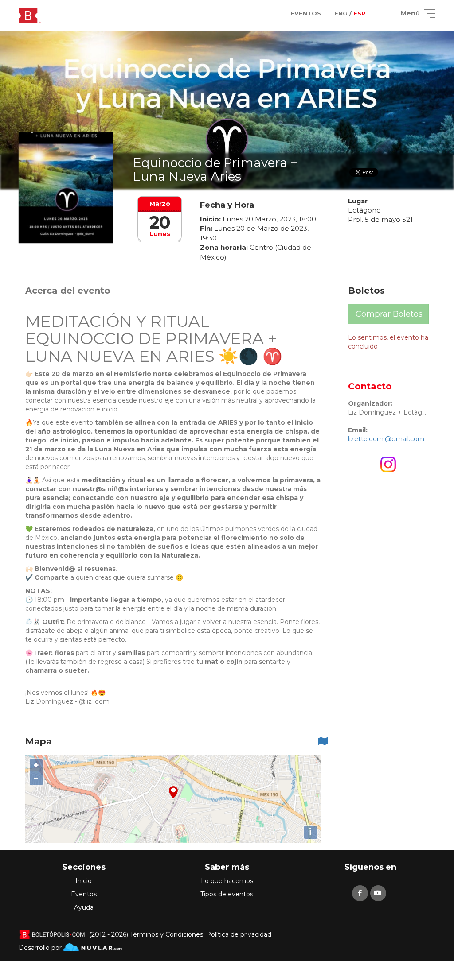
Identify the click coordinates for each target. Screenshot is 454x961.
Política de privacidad (238, 934)
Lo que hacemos (227, 881)
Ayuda (84, 907)
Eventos (84, 894)
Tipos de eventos (226, 894)
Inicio (83, 881)
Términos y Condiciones (166, 934)
